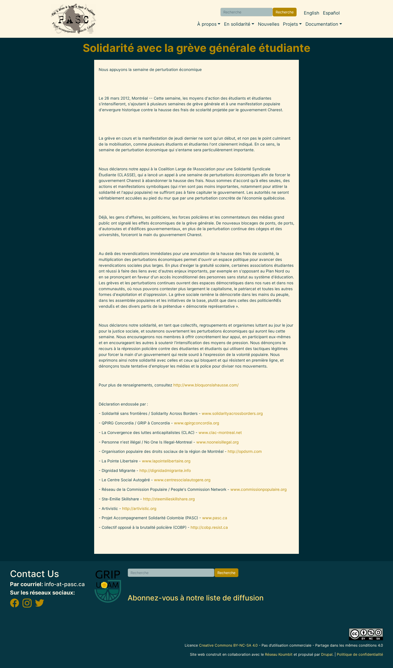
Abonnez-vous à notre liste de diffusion (196, 597)
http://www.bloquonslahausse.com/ (206, 385)
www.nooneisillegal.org (217, 442)
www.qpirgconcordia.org (196, 423)
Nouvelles (268, 24)
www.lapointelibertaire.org (166, 461)
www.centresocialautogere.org (182, 479)
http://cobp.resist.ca (209, 527)
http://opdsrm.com (245, 451)
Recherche (285, 12)
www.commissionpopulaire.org (258, 489)
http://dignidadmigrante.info (165, 470)
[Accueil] (73, 19)
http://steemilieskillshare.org (169, 499)
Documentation (321, 24)
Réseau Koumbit (278, 654)
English (311, 13)
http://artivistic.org (139, 508)
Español (331, 13)
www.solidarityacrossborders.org (232, 413)
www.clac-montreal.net (220, 432)
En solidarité (237, 24)
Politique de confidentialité (360, 654)
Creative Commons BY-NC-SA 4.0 (228, 645)
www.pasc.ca (214, 517)
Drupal (327, 654)
